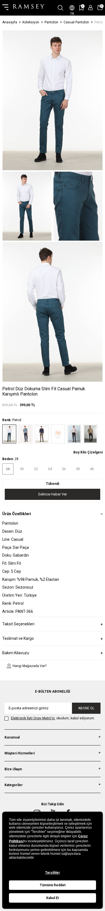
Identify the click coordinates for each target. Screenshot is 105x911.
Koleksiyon (30, 22)
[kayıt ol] (90, 7)
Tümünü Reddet (53, 885)
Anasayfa (9, 22)
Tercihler (52, 873)
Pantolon (51, 22)
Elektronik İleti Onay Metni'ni (33, 718)
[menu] (5, 8)
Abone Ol (86, 708)
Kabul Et (52, 898)
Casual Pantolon (76, 22)
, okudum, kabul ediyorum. (53, 718)
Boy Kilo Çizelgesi (88, 452)
